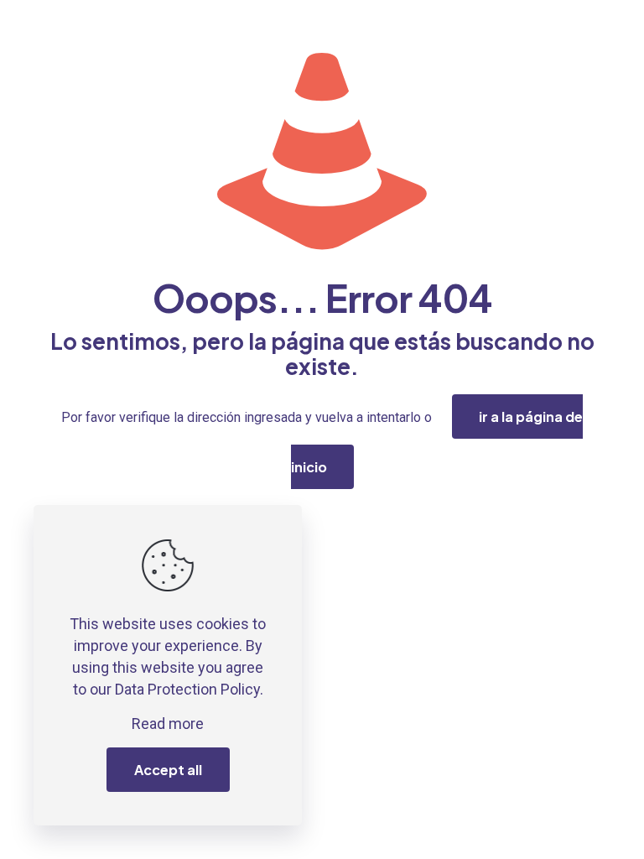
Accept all (168, 769)
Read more (168, 723)
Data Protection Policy (187, 689)
